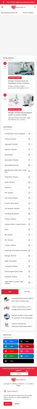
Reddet (17, 404)
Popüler (27, 292)
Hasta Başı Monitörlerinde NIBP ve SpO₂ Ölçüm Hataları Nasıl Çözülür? (23, 301)
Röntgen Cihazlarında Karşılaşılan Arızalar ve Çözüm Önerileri (20, 114)
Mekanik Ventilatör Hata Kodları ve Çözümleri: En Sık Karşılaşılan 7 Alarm (22, 317)
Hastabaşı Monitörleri (10, 13)
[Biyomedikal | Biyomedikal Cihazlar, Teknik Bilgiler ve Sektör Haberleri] (19, 7)
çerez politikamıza (23, 397)
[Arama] (35, 7)
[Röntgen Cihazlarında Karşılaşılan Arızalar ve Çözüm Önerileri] (21, 100)
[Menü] (2, 7)
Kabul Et (7, 404)
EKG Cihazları (29, 13)
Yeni (10, 292)
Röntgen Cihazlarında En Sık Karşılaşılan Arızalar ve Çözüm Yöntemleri (18, 82)
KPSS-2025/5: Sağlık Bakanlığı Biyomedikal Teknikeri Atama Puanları (20, 2)
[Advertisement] (18, 35)
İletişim (19, 374)
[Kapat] (27, 371)
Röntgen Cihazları (15, 77)
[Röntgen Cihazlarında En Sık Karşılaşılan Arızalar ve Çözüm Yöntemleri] (21, 68)
